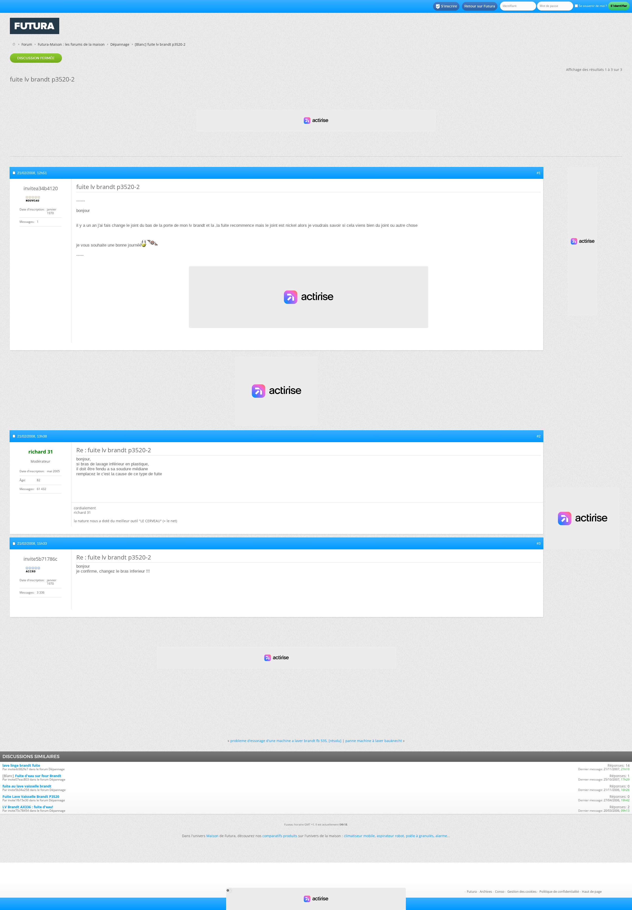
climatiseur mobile (359, 835)
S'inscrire (446, 6)
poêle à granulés (420, 835)
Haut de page (592, 891)
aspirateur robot (390, 835)
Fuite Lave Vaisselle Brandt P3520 (30, 796)
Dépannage (119, 44)
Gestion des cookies (521, 891)
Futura (472, 891)
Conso (499, 891)
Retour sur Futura (479, 6)
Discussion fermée (36, 58)
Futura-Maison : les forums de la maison (71, 44)
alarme (441, 835)
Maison (212, 835)
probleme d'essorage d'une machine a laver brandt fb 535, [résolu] (285, 740)
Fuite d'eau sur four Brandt (38, 775)
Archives (486, 891)
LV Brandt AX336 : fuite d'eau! (27, 807)
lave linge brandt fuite (21, 765)
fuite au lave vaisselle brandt (26, 786)
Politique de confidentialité (559, 891)
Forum (26, 44)
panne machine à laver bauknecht (373, 740)
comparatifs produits (279, 835)
